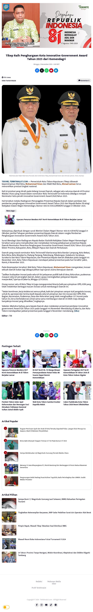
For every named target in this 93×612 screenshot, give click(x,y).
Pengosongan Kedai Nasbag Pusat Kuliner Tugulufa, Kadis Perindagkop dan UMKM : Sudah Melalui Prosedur (52, 478)
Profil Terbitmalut (39, 587)
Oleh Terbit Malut (9, 80)
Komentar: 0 (84, 80)
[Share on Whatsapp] (46, 70)
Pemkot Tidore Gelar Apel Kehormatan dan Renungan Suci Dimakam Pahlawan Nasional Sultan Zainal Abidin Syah (15, 405)
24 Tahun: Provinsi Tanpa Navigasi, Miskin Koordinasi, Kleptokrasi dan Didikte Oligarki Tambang (54, 554)
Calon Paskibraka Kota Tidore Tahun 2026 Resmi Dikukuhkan (76, 403)
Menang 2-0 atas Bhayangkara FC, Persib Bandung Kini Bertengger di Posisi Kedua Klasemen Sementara (53, 466)
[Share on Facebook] (37, 70)
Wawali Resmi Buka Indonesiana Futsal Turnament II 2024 (42, 539)
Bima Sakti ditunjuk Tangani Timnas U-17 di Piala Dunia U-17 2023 (43, 440)
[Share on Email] (51, 70)
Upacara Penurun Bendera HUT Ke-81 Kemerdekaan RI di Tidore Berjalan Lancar (49, 219)
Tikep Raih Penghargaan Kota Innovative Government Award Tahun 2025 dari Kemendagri (46, 57)
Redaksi (39, 581)
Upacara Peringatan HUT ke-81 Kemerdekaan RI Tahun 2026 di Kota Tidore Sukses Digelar (76, 372)
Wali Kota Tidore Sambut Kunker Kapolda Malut (46, 403)
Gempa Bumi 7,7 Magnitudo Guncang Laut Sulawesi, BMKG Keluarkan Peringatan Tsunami (51, 500)
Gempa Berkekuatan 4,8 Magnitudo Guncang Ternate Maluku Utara (44, 453)
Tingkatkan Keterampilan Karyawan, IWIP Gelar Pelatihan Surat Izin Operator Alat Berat (54, 512)
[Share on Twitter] (42, 70)
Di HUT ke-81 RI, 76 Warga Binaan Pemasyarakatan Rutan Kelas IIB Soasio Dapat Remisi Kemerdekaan (46, 373)
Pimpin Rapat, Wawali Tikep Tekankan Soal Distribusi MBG (42, 526)
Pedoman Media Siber (54, 582)
